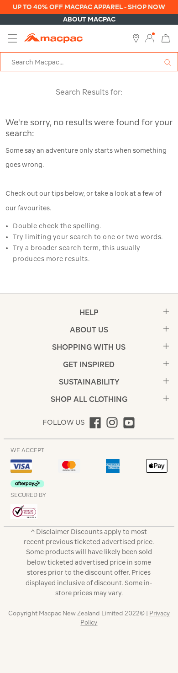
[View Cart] (165, 38)
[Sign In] (149, 38)
